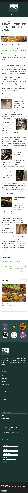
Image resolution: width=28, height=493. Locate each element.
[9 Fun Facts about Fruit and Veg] (14, 293)
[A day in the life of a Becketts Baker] (14, 39)
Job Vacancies (4, 409)
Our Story (3, 399)
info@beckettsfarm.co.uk (11, 432)
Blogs (2, 415)
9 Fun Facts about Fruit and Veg (8, 305)
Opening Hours (5, 418)
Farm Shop (4, 378)
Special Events (5, 387)
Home (3, 375)
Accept (4, 490)
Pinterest (17, 261)
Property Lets (4, 391)
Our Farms (4, 402)
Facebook (4, 261)
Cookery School (5, 384)
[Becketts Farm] (14, 8)
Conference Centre (6, 394)
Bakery (11, 247)
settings (16, 488)
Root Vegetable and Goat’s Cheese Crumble (19, 269)
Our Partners (4, 406)
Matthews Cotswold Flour (9, 50)
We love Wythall (5, 412)
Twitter (11, 261)
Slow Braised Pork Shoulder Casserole (8, 268)
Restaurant (4, 381)
